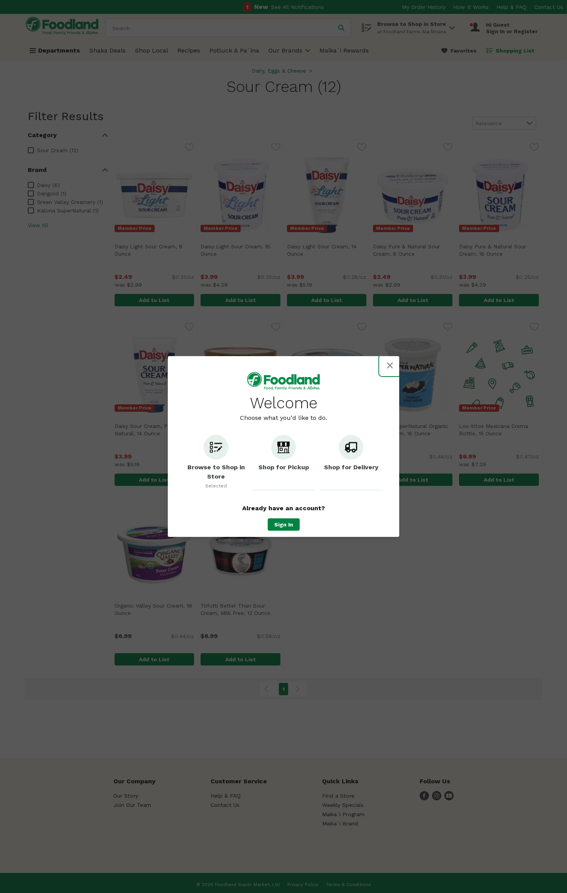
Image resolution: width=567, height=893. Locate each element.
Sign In (283, 524)
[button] (216, 463)
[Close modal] (390, 365)
